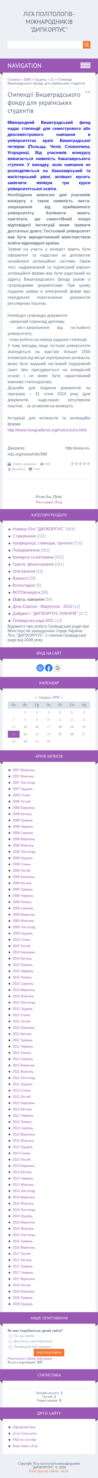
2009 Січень (22, 864)
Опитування (24, 571)
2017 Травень (23, 1266)
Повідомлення (26, 550)
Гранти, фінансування (33, 564)
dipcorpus (18, 469)
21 (52, 79)
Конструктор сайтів (43, 1471)
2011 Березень (24, 1027)
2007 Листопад (24, 782)
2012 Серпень (23, 1128)
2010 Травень (23, 965)
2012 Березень (24, 1103)
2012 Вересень (24, 1134)
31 (49, 741)
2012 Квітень (22, 1109)
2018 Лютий (21, 1285)
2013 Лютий (21, 1159)
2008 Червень (23, 826)
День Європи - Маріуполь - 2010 (42, 606)
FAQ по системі (24, 1440)
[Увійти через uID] (40, 668)
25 (60, 734)
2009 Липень (22, 902)
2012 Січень (22, 1090)
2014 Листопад (24, 1210)
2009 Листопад (24, 927)
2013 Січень (22, 1153)
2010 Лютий (21, 946)
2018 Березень (24, 1291)
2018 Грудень (23, 1304)
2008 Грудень (23, 858)
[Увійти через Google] (58, 668)
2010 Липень (22, 977)
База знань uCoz (25, 1446)
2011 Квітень (22, 1034)
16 (37, 727)
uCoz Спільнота (24, 1433)
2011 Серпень (23, 1059)
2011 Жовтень (23, 1071)
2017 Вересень (24, 1279)
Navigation (24, 66)
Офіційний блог (24, 1427)
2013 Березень (24, 1166)
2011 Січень (21, 1015)
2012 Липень (22, 1122)
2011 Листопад (24, 1078)
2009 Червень (23, 896)
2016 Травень (23, 1241)
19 (72, 727)
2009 (27, 79)
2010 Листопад (24, 1002)
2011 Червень (23, 1046)
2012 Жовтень (23, 1141)
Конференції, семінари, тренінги (43, 543)
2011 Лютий (21, 1021)
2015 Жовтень (23, 1228)
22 (25, 734)
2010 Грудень (23, 1009)
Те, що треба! (24, 1336)
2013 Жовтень (23, 1185)
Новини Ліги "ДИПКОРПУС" (39, 529)
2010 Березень (24, 952)
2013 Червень (23, 1178)
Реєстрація (44, 502)
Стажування (24, 536)
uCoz (65, 1471)
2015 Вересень (24, 1222)
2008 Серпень (23, 833)
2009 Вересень (24, 914)
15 (25, 727)
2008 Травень (23, 820)
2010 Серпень (23, 984)
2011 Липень (22, 1053)
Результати (16, 1358)
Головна (14, 79)
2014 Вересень (24, 1197)
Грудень (40, 79)
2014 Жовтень (23, 1203)
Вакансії (20, 578)
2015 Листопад (24, 1235)
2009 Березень (24, 877)
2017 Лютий (21, 1254)
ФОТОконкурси (26, 592)
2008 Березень (24, 808)
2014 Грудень (23, 1216)
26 (72, 734)
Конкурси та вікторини (33, 557)
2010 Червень (23, 971)
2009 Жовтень (23, 921)
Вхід (58, 502)
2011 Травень (23, 1040)
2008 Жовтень (23, 845)
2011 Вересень (24, 1065)
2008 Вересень (24, 839)
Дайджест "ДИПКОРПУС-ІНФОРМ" (45, 613)
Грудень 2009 (49, 697)
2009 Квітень (22, 883)
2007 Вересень (24, 770)
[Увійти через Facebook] (49, 668)
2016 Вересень (24, 1247)
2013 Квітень (22, 1172)
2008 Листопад (24, 852)
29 (25, 741)
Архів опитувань (39, 1358)
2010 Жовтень (23, 996)
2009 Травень (23, 889)
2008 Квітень (22, 814)
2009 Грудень (23, 933)
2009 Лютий (21, 870)
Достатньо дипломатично (33, 1341)
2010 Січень (22, 940)
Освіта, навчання (25, 464)
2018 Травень (23, 1298)
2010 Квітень (22, 958)
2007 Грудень (23, 789)
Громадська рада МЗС (33, 620)
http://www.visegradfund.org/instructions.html (47, 430)
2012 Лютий (21, 1097)
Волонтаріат (24, 585)
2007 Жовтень (23, 776)
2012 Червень (23, 1115)
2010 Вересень (24, 990)
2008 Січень (22, 795)
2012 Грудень (23, 1147)
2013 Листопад (24, 1191)
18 (60, 727)
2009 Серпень (23, 908)
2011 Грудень (23, 1084)
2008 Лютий (21, 801)
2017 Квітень (22, 1260)
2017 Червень (23, 1272)
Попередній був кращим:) (33, 1347)
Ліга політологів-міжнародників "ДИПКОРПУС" (49, 21)
